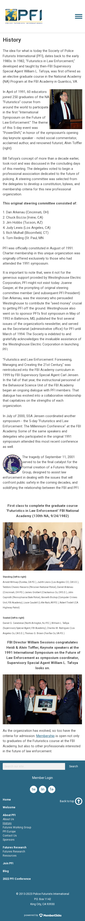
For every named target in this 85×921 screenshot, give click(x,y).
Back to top (67, 801)
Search (73, 766)
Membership (45, 736)
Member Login (42, 778)
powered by (31, 915)
